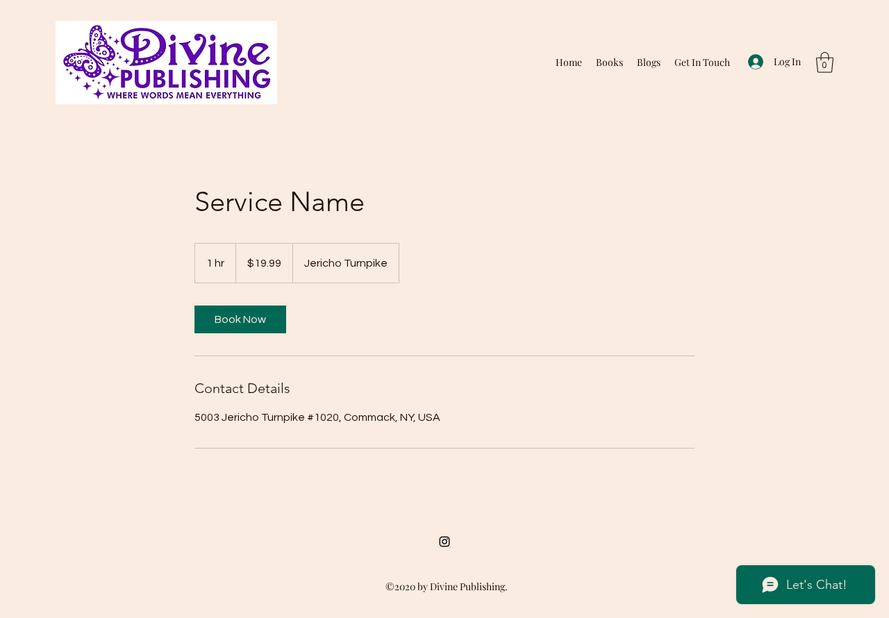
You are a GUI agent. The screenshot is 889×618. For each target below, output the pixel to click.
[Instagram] (444, 542)
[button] (824, 62)
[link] (240, 319)
